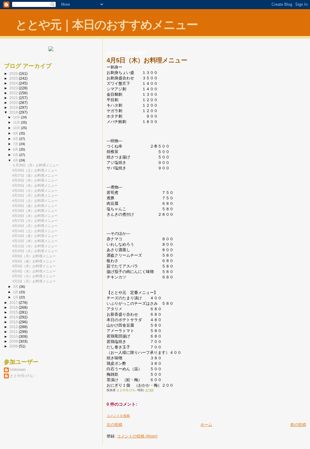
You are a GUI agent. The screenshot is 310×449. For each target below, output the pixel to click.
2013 (14, 322)
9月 (16, 133)
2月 (16, 292)
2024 (14, 83)
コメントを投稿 (118, 415)
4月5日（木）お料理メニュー (35, 266)
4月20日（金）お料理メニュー (35, 206)
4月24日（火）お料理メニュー (35, 190)
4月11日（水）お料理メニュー (35, 246)
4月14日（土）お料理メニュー (35, 231)
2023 (14, 88)
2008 (14, 346)
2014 (14, 317)
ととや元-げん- (22, 375)
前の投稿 (298, 424)
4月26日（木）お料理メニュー (35, 180)
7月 (16, 144)
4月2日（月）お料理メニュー (34, 281)
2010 (14, 336)
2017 (14, 302)
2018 (14, 112)
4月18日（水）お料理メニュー (35, 216)
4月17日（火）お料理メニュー (35, 220)
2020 (14, 103)
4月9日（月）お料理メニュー (34, 256)
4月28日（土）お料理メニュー (35, 170)
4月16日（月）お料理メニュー (35, 226)
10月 (17, 128)
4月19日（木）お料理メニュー (35, 210)
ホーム (206, 424)
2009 (14, 341)
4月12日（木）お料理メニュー (35, 241)
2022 (14, 93)
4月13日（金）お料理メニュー (35, 236)
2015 (14, 312)
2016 (14, 307)
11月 (17, 122)
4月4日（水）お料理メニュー (34, 271)
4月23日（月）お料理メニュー (35, 195)
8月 (16, 139)
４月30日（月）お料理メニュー (35, 165)
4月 (16, 160)
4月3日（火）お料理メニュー (34, 276)
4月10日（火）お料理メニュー (35, 251)
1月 (16, 297)
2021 (14, 98)
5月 (16, 155)
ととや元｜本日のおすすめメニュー (106, 24)
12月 (17, 117)
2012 (14, 327)
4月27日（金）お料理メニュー (35, 175)
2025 (14, 78)
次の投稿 (114, 424)
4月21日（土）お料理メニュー (35, 200)
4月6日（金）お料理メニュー (34, 261)
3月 (16, 286)
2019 (14, 107)
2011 (14, 332)
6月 (16, 149)
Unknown (18, 369)
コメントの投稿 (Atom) (137, 436)
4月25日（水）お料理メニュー (35, 185)
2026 (14, 73)
